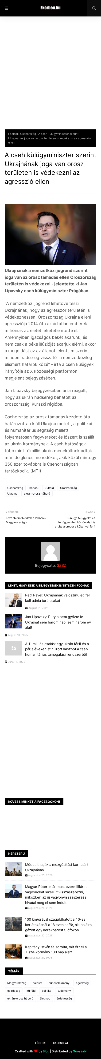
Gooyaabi (79, 1051)
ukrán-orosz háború (37, 493)
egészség (82, 983)
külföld (49, 488)
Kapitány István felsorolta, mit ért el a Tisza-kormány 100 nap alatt (56, 950)
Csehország (28, 134)
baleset (37, 983)
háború (34, 488)
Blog (46, 1051)
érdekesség (64, 998)
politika (46, 990)
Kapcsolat (60, 1043)
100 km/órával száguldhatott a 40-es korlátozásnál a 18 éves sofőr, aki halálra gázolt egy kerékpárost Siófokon (58, 924)
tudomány (64, 990)
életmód (45, 998)
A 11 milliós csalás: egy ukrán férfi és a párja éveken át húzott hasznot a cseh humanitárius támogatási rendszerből (57, 649)
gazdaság (13, 990)
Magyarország (16, 983)
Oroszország (68, 488)
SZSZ (61, 565)
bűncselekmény (59, 983)
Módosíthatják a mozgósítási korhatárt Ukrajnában (56, 867)
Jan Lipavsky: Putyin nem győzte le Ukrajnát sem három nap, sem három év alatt (58, 622)
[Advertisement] (50, 76)
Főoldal (13, 134)
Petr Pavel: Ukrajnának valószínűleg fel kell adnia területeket (57, 598)
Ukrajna (12, 493)
